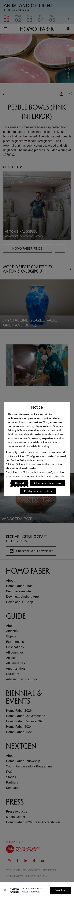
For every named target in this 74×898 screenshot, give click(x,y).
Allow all (19, 483)
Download (60, 890)
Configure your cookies (38, 491)
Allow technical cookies (47, 483)
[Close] (5, 890)
